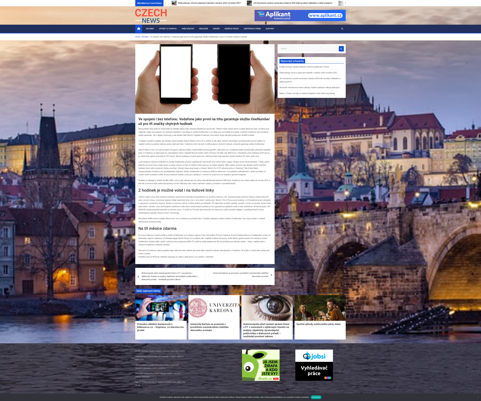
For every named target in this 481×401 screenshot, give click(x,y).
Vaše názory (188, 29)
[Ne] (478, 397)
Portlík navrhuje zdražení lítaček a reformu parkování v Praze (304, 67)
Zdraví (216, 29)
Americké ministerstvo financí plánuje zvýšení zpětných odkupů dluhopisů (309, 87)
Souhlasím (316, 397)
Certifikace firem (252, 29)
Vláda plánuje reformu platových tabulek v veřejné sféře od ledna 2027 (308, 73)
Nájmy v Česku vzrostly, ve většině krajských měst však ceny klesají (307, 93)
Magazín (203, 29)
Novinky (150, 29)
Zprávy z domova (168, 29)
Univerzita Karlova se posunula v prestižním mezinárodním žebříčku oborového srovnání (240, 274)
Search (341, 48)
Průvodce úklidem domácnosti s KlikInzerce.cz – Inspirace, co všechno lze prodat (160, 327)
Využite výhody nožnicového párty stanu (318, 324)
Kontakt (270, 29)
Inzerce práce (232, 29)
